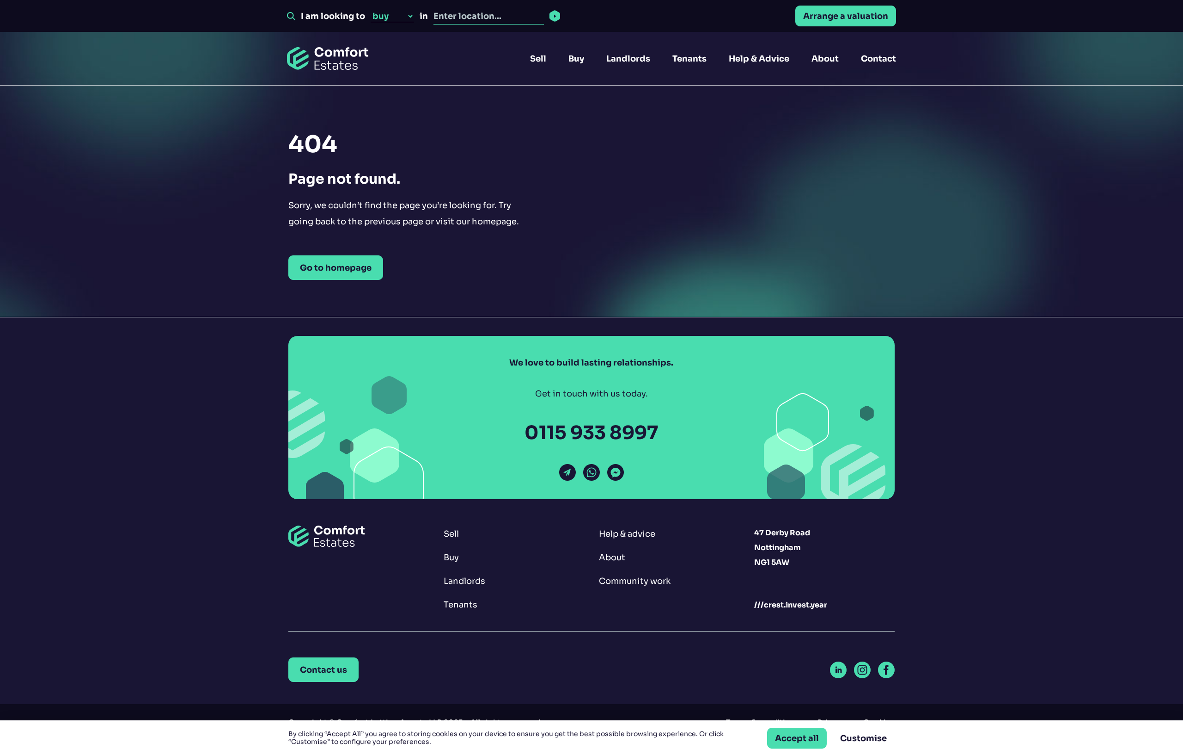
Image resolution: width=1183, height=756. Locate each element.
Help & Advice (759, 58)
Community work (635, 581)
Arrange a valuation (845, 16)
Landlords (628, 58)
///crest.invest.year (790, 605)
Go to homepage (336, 267)
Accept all (797, 738)
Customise (863, 738)
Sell (538, 58)
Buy (576, 58)
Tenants (689, 58)
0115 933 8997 (591, 433)
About (825, 58)
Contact (878, 58)
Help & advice (627, 533)
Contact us (323, 669)
